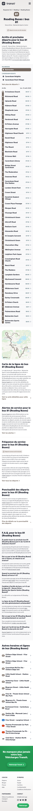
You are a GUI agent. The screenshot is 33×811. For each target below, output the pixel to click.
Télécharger (23, 806)
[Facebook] (23, 800)
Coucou (4, 777)
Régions (4, 780)
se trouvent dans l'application (21, 60)
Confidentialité (21, 787)
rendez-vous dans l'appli (19, 623)
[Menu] (29, 3)
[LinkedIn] (25, 800)
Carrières (20, 785)
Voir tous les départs (10, 481)
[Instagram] (18, 800)
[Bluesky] (20, 800)
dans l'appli (11, 580)
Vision (19, 780)
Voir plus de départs (10, 84)
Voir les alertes (8, 433)
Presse (4, 785)
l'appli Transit (6, 475)
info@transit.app (22, 797)
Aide (3, 787)
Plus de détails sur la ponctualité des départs (15, 522)
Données (4, 801)
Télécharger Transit (15, 765)
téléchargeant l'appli (14, 569)
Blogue (4, 783)
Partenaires (6, 794)
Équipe (19, 783)
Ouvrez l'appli (6, 382)
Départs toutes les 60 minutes (17, 30)
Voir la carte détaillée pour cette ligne (15, 398)
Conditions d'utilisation (24, 789)
